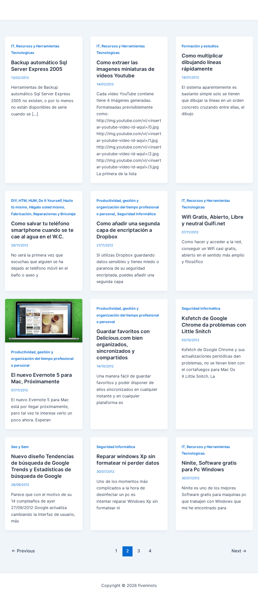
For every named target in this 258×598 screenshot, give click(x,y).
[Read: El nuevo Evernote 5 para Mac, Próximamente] (43, 320)
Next (239, 550)
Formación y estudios (200, 46)
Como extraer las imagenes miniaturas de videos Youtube (125, 69)
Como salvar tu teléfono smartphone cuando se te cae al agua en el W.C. (42, 230)
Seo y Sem (20, 447)
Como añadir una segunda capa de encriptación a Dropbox (128, 230)
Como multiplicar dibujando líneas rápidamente (202, 62)
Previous (23, 550)
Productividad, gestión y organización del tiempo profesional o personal (127, 207)
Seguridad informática (136, 214)
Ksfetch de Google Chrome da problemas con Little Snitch (214, 324)
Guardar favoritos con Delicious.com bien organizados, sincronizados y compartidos (123, 344)
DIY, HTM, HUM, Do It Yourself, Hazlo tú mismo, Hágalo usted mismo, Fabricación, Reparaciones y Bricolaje (43, 207)
